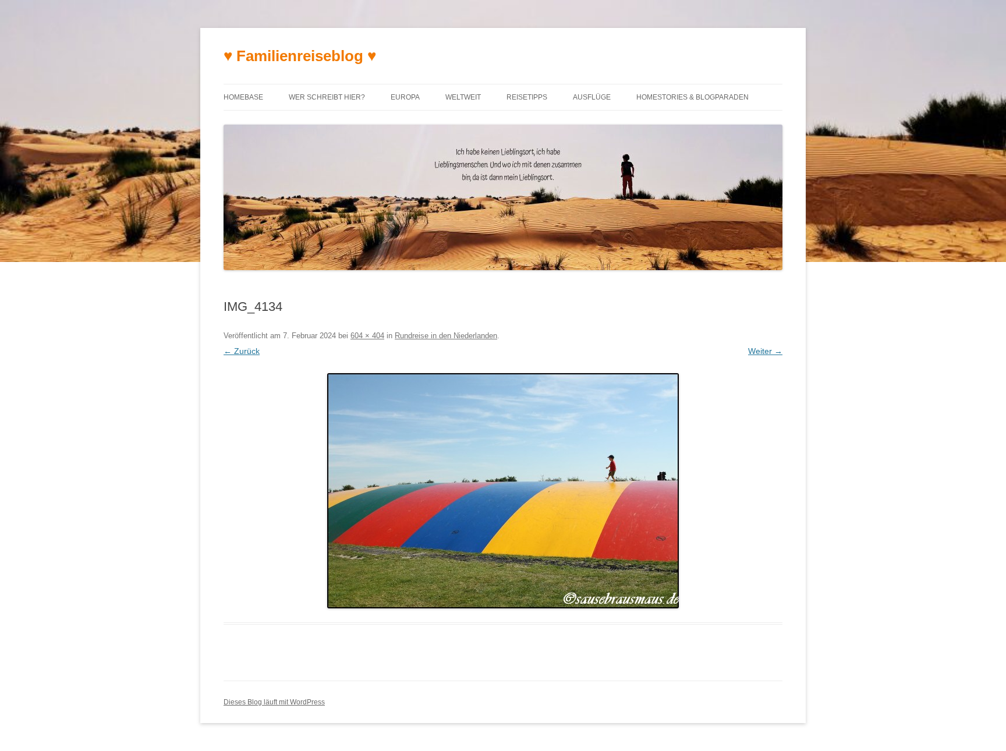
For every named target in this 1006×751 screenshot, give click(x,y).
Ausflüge (592, 97)
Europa (405, 97)
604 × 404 (367, 335)
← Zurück (242, 351)
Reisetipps (526, 97)
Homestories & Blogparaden (692, 97)
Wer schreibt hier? (327, 97)
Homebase (243, 97)
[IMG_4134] (503, 490)
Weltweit (463, 97)
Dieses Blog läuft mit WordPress (274, 702)
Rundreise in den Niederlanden (446, 335)
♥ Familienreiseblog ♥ (300, 56)
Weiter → (765, 351)
